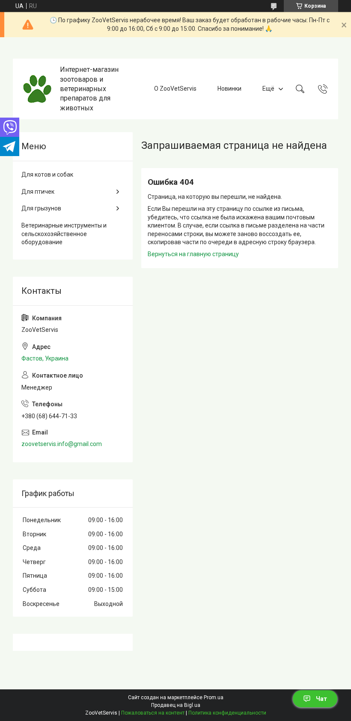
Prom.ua (213, 697)
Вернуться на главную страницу (193, 254)
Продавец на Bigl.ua (175, 705)
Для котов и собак (47, 174)
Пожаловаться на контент (152, 713)
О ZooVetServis (175, 88)
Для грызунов (41, 208)
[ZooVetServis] (37, 89)
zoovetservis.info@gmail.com (61, 443)
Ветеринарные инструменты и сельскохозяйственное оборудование (64, 233)
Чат (321, 698)
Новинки (229, 88)
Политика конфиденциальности (227, 713)
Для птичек (37, 191)
